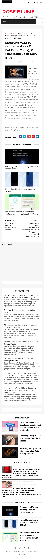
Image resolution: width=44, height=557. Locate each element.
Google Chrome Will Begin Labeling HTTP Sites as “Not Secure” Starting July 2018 (21, 296)
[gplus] (38, 2)
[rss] (28, 2)
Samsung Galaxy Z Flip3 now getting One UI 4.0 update (30, 438)
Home (7, 33)
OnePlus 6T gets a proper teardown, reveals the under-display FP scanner (24, 484)
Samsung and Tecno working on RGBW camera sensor (21, 168)
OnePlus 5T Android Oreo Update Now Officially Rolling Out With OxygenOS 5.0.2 (21, 374)
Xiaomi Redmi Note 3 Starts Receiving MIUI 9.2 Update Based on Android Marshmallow (20, 390)
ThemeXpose (17, 551)
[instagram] (41, 2)
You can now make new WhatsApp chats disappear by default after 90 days (21, 213)
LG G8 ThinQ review (21, 467)
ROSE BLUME (18, 12)
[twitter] (34, 2)
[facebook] (31, 2)
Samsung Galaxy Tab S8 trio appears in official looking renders (30, 451)
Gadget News (16, 33)
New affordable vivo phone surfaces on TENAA (21, 190)
